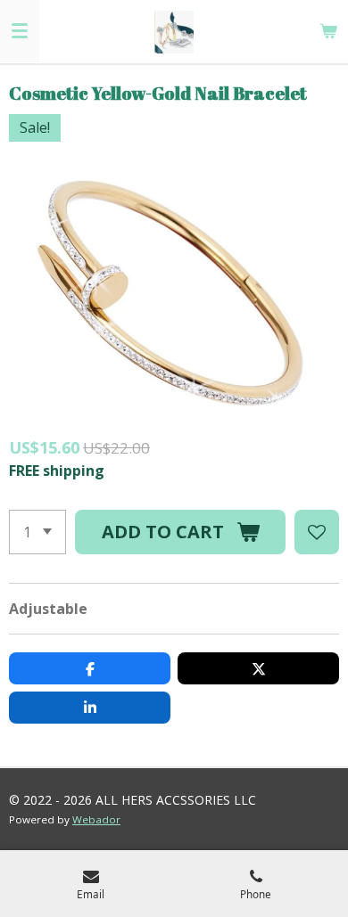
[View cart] (328, 31)
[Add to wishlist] (316, 532)
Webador (96, 819)
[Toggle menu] (19, 31)
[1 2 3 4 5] (37, 532)
